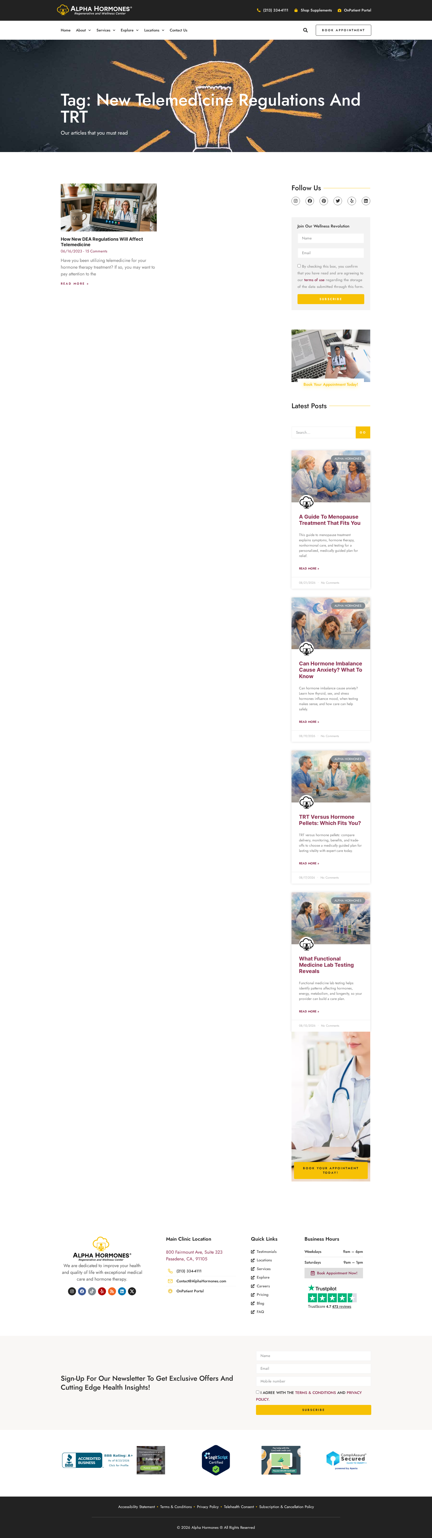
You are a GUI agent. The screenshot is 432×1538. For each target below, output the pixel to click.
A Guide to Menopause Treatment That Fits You (329, 520)
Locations (151, 30)
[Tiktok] (92, 1291)
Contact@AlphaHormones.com (201, 1281)
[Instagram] (296, 201)
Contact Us (178, 30)
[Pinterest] (324, 201)
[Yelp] (352, 201)
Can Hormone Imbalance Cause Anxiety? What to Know (330, 669)
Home (65, 30)
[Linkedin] (366, 201)
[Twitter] (338, 201)
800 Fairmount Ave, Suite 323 (194, 1252)
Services (103, 30)
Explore (127, 30)
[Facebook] (310, 201)
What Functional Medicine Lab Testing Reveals (326, 965)
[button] (306, 30)
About (81, 30)
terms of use (314, 279)
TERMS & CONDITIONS (316, 1392)
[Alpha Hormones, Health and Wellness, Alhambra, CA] (98, 1460)
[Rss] (112, 1291)
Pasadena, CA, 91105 (186, 1259)
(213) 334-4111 (189, 1271)
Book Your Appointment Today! (331, 384)
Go (363, 432)
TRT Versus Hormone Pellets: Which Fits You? (330, 820)
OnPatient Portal (190, 1291)
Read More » (75, 283)
